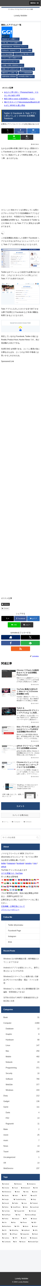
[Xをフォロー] (30, 637)
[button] (27, 137)
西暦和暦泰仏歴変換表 (9, 76)
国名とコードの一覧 (28, 69)
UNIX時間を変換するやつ (26, 76)
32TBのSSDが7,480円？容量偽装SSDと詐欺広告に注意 (20, 999)
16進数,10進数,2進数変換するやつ (12, 65)
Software (6, 604)
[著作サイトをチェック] (10, 637)
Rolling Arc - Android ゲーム (10, 50)
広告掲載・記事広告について (13, 906)
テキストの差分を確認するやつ (11, 58)
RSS (10, 942)
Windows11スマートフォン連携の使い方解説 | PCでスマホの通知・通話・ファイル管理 (20, 980)
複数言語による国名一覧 (9, 73)
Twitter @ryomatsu (15, 925)
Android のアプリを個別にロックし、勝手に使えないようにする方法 (21, 969)
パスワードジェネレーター (10, 61)
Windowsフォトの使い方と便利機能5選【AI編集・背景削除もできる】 (21, 990)
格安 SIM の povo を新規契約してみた (19, 99)
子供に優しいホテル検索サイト (11, 43)
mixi (35, 863)
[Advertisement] (20, 184)
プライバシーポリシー (10, 910)
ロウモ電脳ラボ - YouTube (12, 873)
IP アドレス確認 (26, 50)
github (3, 867)
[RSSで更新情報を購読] (20, 648)
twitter (3, 863)
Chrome (6, 608)
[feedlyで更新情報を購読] (30, 643)
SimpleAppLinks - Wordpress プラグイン (14, 46)
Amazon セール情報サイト (10, 39)
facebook (20, 863)
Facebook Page (14, 931)
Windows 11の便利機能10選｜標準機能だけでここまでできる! (21, 960)
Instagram (11, 863)
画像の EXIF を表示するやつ (10, 69)
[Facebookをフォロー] (10, 643)
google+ (28, 863)
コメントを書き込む (20, 815)
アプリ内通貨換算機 (25, 73)
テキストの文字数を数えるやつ (23, 54)
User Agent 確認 (7, 54)
